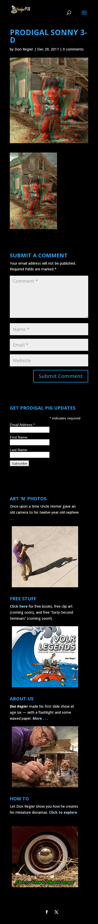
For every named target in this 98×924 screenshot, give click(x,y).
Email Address (22, 425)
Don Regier (24, 49)
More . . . (40, 718)
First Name (18, 437)
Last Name (18, 450)
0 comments (73, 49)
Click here (19, 606)
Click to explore (63, 812)
